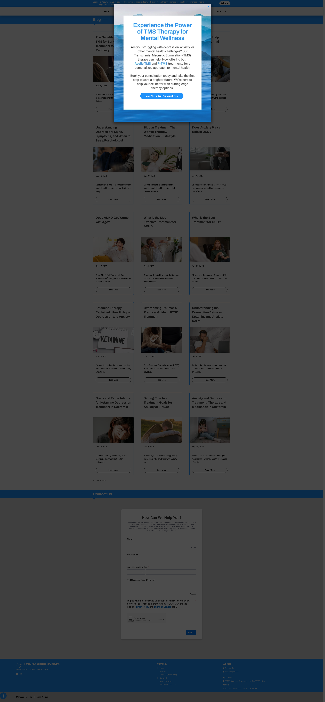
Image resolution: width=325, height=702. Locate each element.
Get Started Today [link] (162, 93)
